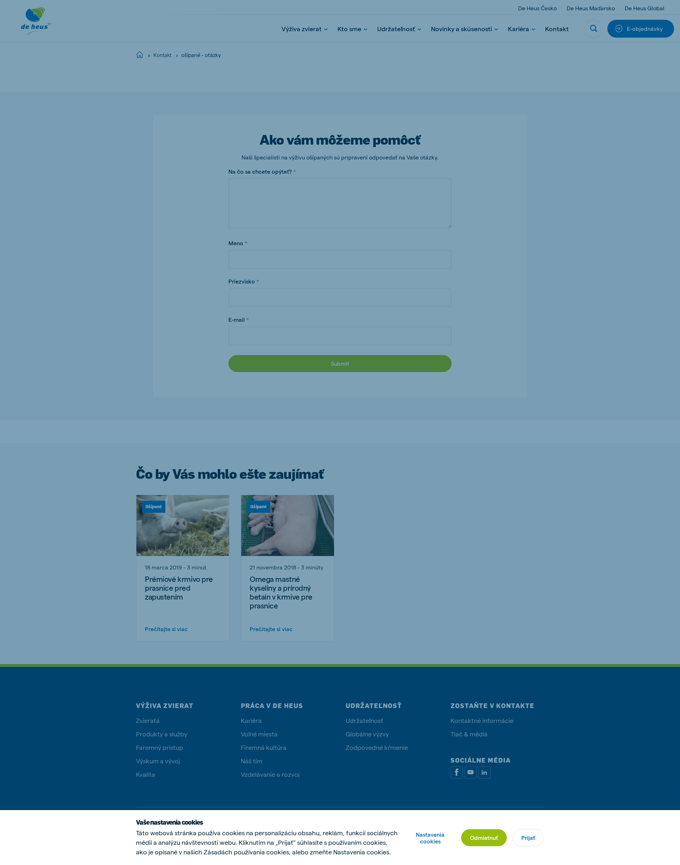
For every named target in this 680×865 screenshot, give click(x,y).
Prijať (528, 837)
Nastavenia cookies (430, 837)
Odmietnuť (484, 837)
